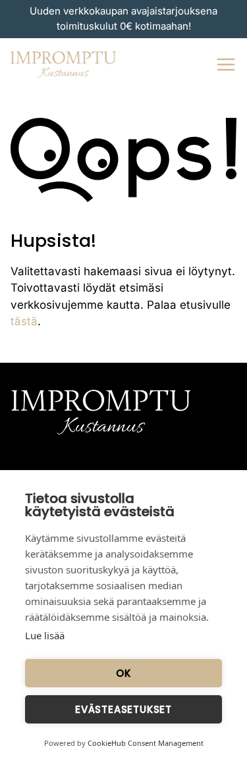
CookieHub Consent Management (146, 743)
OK (123, 673)
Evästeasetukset (123, 709)
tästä (24, 321)
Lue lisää (45, 635)
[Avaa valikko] (225, 64)
